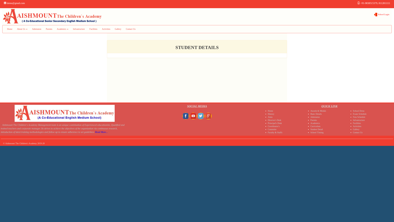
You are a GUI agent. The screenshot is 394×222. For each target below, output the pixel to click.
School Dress (358, 111)
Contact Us (130, 29)
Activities (106, 29)
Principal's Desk (275, 123)
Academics (62, 29)
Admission (36, 29)
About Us (21, 29)
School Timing (317, 132)
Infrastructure (79, 29)
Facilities (93, 29)
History (271, 114)
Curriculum (315, 126)
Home (9, 29)
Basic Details (316, 114)
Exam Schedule (359, 114)
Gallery (118, 29)
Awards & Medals (318, 111)
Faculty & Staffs (275, 132)
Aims (270, 117)
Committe (272, 129)
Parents (49, 29)
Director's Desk (274, 120)
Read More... (101, 132)
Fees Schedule (359, 117)
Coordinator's (273, 126)
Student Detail (316, 129)
